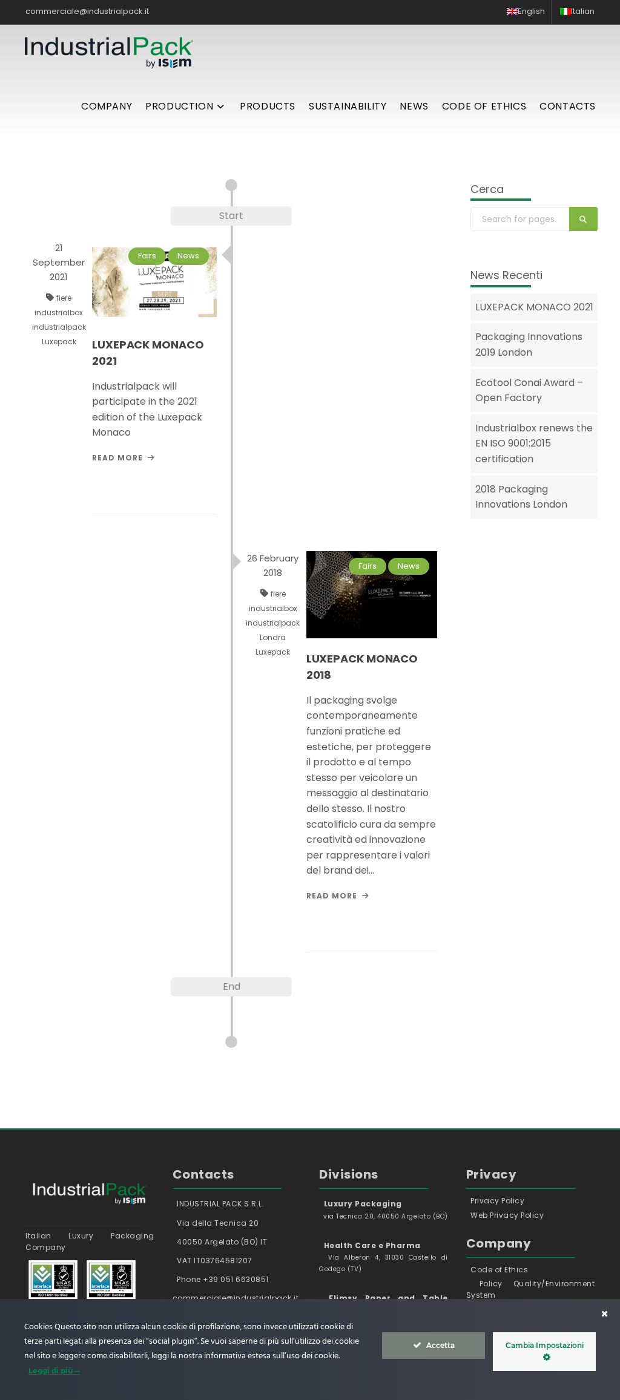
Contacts (567, 106)
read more (117, 458)
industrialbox (59, 312)
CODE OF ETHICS (484, 106)
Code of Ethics (499, 1269)
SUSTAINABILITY (347, 106)
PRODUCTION (179, 106)
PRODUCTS (267, 106)
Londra (273, 637)
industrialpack (59, 327)
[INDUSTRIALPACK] (109, 52)
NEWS (414, 106)
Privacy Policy (497, 1201)
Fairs (147, 255)
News (188, 255)
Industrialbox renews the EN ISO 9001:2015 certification (534, 443)
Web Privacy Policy (507, 1215)
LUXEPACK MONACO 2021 (534, 307)
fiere (63, 298)
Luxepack (59, 341)
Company (106, 106)
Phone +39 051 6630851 (222, 1279)
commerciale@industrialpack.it (87, 11)
